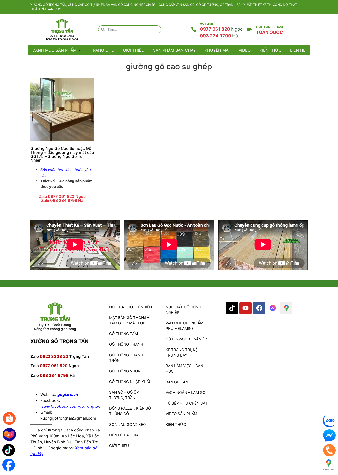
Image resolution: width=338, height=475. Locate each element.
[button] (80, 50)
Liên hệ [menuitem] (298, 50)
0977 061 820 (221, 29)
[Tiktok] (232, 308)
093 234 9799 (219, 35)
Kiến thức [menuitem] (271, 50)
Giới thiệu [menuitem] (133, 50)
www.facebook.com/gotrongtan (70, 406)
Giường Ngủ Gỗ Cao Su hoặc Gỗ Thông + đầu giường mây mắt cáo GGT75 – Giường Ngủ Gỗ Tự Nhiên (62, 154)
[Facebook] (259, 308)
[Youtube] (245, 308)
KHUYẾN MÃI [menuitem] (217, 50)
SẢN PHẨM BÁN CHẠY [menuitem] (174, 50)
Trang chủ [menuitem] (102, 50)
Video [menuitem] (245, 50)
